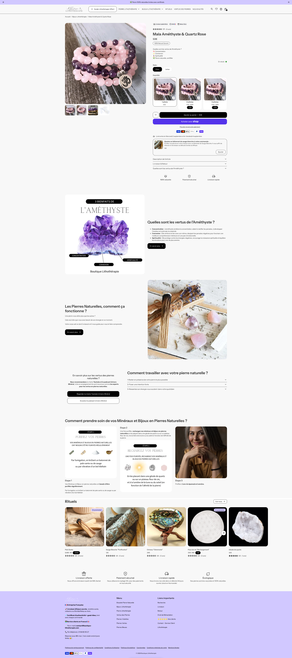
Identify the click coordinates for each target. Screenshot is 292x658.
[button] (70, 110)
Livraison (161, 607)
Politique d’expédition (128, 648)
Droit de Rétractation (165, 615)
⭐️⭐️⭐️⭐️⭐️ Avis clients (167, 619)
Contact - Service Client (166, 623)
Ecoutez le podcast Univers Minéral (93, 401)
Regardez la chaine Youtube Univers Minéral (93, 394)
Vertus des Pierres (123, 615)
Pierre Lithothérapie (124, 611)
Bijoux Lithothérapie (79, 17)
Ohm (157, 69)
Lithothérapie (162, 627)
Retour (160, 611)
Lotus (167, 69)
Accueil (67, 17)
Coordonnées (141, 648)
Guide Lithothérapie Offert (102, 9)
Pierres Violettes (123, 619)
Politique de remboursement (74, 648)
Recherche (161, 603)
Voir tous (220, 501)
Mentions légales (173, 648)
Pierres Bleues (122, 627)
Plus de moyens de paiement (190, 127)
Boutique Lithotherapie (148, 653)
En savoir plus (156, 246)
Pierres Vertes (122, 623)
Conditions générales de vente (157, 648)
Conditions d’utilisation (111, 648)
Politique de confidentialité (94, 648)
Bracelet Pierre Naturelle (125, 603)
